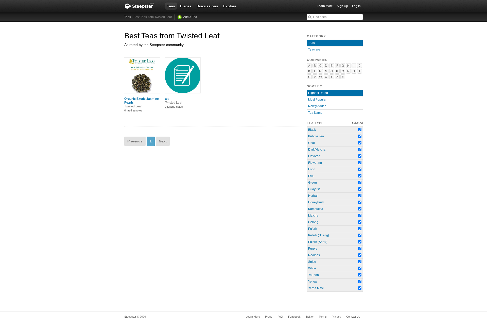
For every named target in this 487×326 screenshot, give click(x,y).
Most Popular (317, 99)
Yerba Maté (316, 288)
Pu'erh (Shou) (317, 242)
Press (268, 316)
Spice (312, 262)
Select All (357, 122)
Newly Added (317, 106)
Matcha (313, 215)
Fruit (311, 176)
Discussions (207, 6)
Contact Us (353, 316)
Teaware (314, 49)
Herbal (313, 196)
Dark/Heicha (316, 149)
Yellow (312, 281)
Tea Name (315, 113)
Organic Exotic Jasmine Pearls (141, 102)
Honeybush (316, 202)
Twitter (310, 316)
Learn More (325, 6)
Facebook (294, 316)
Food (311, 169)
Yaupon (313, 275)
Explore (229, 6)
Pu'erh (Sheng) (318, 235)
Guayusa (314, 189)
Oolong (313, 222)
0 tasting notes (133, 110)
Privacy (336, 316)
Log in (356, 6)
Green (312, 182)
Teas (171, 6)
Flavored (314, 156)
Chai (311, 143)
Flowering (315, 163)
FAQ (280, 316)
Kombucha (315, 209)
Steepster (142, 6)
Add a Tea (190, 17)
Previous (135, 141)
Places (186, 6)
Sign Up (342, 6)
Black (312, 130)
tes (173, 100)
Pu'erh (312, 229)
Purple (312, 248)
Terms (323, 316)
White (312, 268)
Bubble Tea (316, 136)
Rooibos (314, 255)
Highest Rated (318, 93)
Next (163, 141)
